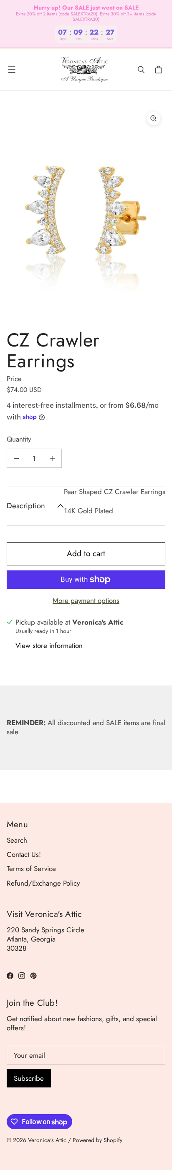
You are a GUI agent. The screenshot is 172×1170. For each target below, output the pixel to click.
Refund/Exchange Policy (43, 883)
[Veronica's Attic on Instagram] (22, 976)
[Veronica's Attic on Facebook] (10, 976)
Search (17, 840)
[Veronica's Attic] (84, 69)
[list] (86, 213)
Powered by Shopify (97, 1140)
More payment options (86, 600)
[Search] (141, 69)
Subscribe (29, 1078)
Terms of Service (31, 869)
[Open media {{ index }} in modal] (86, 213)
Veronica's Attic (47, 1140)
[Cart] (159, 69)
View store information (49, 645)
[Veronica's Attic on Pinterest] (33, 976)
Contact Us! (24, 854)
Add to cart (86, 553)
